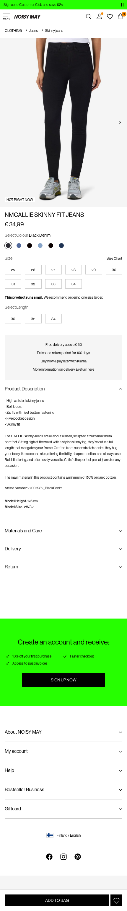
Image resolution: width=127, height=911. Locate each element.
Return (11, 567)
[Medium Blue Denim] (19, 245)
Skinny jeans (54, 31)
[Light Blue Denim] (40, 245)
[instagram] (63, 856)
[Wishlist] (110, 16)
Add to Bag (57, 900)
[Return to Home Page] (27, 16)
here (91, 369)
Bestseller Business (24, 789)
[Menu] (6, 16)
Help (9, 770)
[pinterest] (77, 856)
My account (16, 751)
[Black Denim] (8, 245)
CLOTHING (13, 31)
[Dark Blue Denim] (61, 245)
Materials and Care (23, 531)
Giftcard (13, 809)
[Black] (29, 245)
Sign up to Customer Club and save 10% (33, 5)
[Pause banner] (122, 4)
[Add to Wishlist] (116, 900)
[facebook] (49, 856)
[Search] (88, 16)
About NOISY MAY (23, 732)
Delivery (13, 549)
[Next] (120, 122)
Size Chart (114, 258)
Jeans (33, 31)
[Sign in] (99, 16)
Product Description (25, 389)
